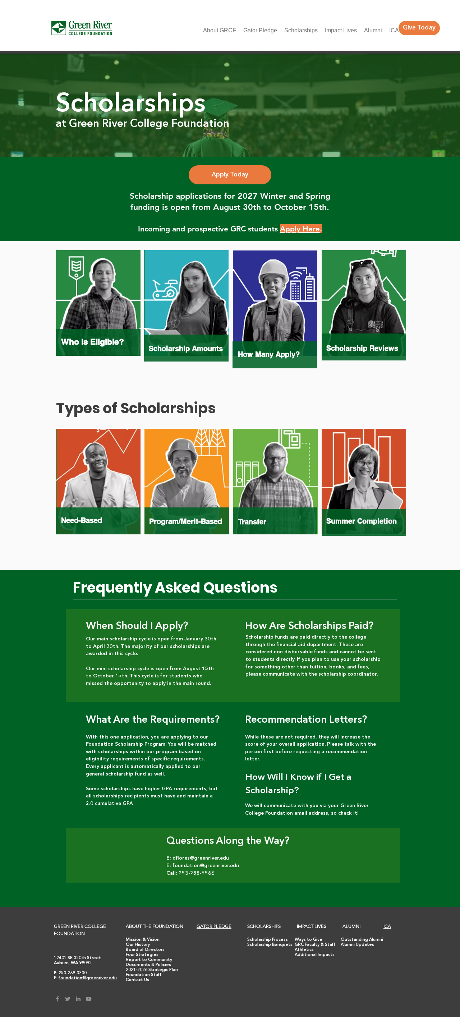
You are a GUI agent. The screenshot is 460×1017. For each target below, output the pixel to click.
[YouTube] (88, 998)
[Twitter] (67, 998)
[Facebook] (57, 998)
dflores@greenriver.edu (200, 858)
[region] (98, 312)
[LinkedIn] (78, 998)
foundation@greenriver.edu (205, 865)
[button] (137, 980)
